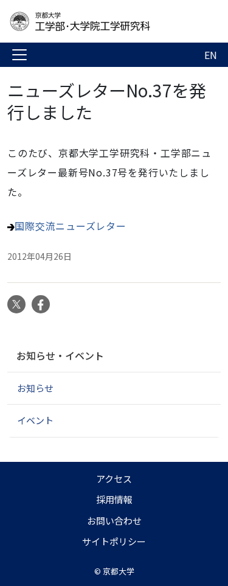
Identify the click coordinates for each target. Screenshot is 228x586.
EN (210, 55)
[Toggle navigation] (19, 55)
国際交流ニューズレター (70, 225)
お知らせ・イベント (60, 355)
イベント (35, 420)
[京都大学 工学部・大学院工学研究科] (104, 21)
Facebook (41, 304)
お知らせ (35, 388)
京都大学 (118, 571)
